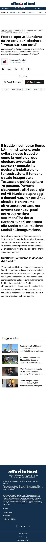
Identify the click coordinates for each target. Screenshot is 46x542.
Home (3, 30)
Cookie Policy (23, 537)
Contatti (5, 509)
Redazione (6, 516)
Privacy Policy (23, 533)
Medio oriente (15, 12)
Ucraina (39, 12)
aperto (5, 89)
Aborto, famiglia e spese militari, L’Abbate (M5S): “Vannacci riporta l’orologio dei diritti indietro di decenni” (32, 383)
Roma (9, 30)
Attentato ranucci (28, 12)
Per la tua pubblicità (9, 519)
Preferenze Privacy (23, 540)
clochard (16, 89)
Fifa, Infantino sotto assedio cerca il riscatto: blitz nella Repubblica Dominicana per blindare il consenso (31, 371)
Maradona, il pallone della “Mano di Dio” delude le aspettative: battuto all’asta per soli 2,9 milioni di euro (30, 360)
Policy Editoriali (8, 512)
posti (36, 89)
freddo (28, 89)
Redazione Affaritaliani (17, 60)
